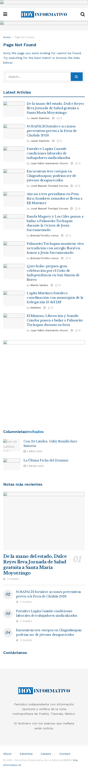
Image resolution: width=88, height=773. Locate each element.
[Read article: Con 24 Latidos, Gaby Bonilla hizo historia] (11, 445)
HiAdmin (36, 307)
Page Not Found (24, 37)
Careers (46, 753)
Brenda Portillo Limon (45, 235)
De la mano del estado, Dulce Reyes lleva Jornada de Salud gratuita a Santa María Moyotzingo (55, 108)
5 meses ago (35, 465)
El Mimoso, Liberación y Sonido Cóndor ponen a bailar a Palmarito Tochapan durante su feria (55, 320)
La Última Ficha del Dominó (45, 460)
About (7, 753)
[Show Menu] (5, 14)
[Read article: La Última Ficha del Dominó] (11, 464)
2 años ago (34, 451)
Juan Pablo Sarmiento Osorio (49, 163)
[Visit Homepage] (44, 14)
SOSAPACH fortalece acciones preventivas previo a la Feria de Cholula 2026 (52, 130)
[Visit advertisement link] (44, 4)
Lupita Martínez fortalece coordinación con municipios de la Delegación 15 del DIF (55, 297)
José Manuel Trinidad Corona (49, 185)
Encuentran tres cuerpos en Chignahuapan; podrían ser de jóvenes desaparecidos (51, 175)
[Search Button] (83, 14)
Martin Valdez (39, 285)
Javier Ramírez (40, 118)
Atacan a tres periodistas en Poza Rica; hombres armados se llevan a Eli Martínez (54, 198)
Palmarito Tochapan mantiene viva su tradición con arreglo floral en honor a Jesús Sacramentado (55, 248)
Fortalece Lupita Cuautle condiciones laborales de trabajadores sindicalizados (48, 153)
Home (7, 37)
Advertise (26, 753)
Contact (64, 753)
